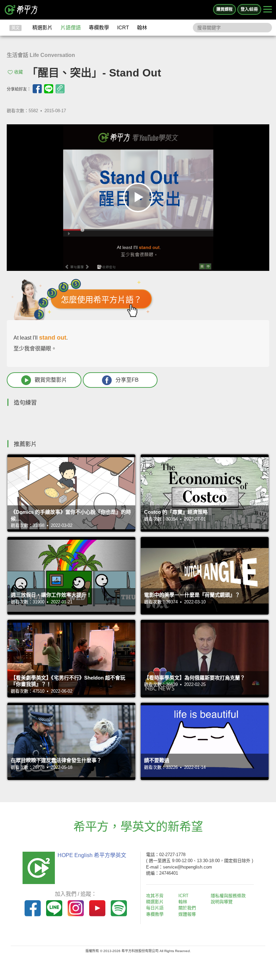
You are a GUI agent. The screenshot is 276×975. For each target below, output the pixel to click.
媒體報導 (187, 914)
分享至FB (127, 380)
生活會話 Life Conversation (41, 55)
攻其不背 (155, 895)
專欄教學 (99, 27)
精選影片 (42, 27)
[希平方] (21, 10)
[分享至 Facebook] (37, 88)
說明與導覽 (222, 901)
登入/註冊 (249, 9)
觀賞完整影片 (51, 380)
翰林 (142, 27)
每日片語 (155, 907)
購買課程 (224, 9)
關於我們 (187, 907)
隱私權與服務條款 (228, 895)
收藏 (18, 71)
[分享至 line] (48, 88)
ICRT (123, 27)
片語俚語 (71, 27)
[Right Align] (268, 10)
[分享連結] (60, 88)
